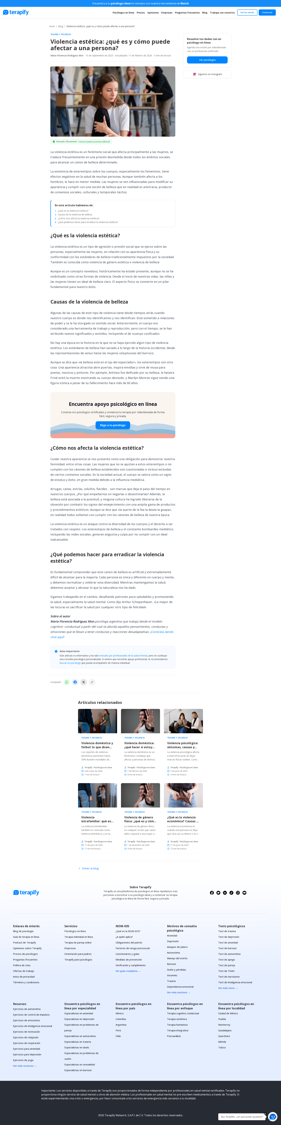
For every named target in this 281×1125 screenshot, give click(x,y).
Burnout (171, 964)
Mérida (222, 1041)
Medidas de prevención (129, 959)
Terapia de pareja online (78, 942)
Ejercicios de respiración (26, 1043)
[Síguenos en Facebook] (212, 893)
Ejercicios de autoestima (26, 1009)
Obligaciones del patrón (129, 942)
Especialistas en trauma (77, 1041)
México (120, 1013)
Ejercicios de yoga (23, 1060)
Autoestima (173, 952)
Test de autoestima (229, 953)
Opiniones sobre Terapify (27, 948)
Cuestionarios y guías (127, 953)
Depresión (173, 941)
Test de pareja (226, 965)
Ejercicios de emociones (26, 1020)
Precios (141, 12)
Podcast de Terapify (24, 942)
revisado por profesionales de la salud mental (123, 655)
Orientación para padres (78, 953)
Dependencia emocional (180, 986)
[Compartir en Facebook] (75, 682)
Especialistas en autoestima (80, 1036)
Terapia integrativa (177, 1030)
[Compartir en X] (83, 682)
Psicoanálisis (174, 1036)
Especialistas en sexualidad (79, 1064)
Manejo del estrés (177, 958)
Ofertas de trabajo (23, 970)
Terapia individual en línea (78, 936)
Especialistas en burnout (78, 1070)
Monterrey (224, 1024)
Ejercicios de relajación (25, 1037)
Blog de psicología (23, 931)
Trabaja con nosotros (222, 12)
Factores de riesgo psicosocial (133, 948)
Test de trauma (227, 931)
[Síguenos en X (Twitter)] (218, 893)
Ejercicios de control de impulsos (31, 1014)
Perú (118, 1030)
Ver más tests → (228, 988)
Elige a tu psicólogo (113, 425)
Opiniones (153, 12)
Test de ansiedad (228, 942)
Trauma (171, 981)
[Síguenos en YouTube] (244, 893)
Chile (118, 1036)
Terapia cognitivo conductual (183, 1013)
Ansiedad (172, 935)
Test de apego (226, 959)
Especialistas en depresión (79, 1019)
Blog (204, 12)
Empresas (166, 12)
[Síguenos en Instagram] (238, 893)
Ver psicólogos (207, 59)
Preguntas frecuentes (187, 12)
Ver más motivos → (178, 992)
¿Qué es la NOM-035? (128, 931)
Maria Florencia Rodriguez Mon (66, 55)
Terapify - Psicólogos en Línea (98, 767)
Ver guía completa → (128, 970)
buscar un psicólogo (70, 662)
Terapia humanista (177, 1024)
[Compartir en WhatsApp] (66, 682)
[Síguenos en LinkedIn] (225, 893)
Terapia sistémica (177, 1019)
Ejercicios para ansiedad (26, 1048)
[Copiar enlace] (92, 682)
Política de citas (21, 965)
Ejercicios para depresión (27, 1054)
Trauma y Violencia (60, 34)
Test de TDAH (226, 970)
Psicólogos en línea (123, 12)
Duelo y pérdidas (176, 969)
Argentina (121, 1024)
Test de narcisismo (229, 976)
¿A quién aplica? (124, 936)
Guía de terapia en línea (26, 936)
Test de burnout (227, 948)
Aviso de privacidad (24, 976)
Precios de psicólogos (25, 953)
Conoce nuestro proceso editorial (94, 141)
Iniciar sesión (247, 12)
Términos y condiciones (26, 982)
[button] (272, 1116)
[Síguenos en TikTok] (231, 893)
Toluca (222, 1047)
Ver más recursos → (25, 1065)
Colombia (121, 1019)
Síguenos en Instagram (210, 74)
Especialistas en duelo (76, 1047)
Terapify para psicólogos (78, 959)
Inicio (52, 26)
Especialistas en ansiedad (78, 1013)
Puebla (222, 1019)
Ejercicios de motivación (26, 1031)
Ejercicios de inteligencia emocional (32, 1026)
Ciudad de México (228, 1013)
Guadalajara (224, 1030)
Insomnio (172, 975)
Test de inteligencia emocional (235, 982)
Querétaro (224, 1036)
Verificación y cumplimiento (131, 965)
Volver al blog (90, 868)
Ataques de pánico (177, 946)
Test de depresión (228, 936)
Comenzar (267, 12)
